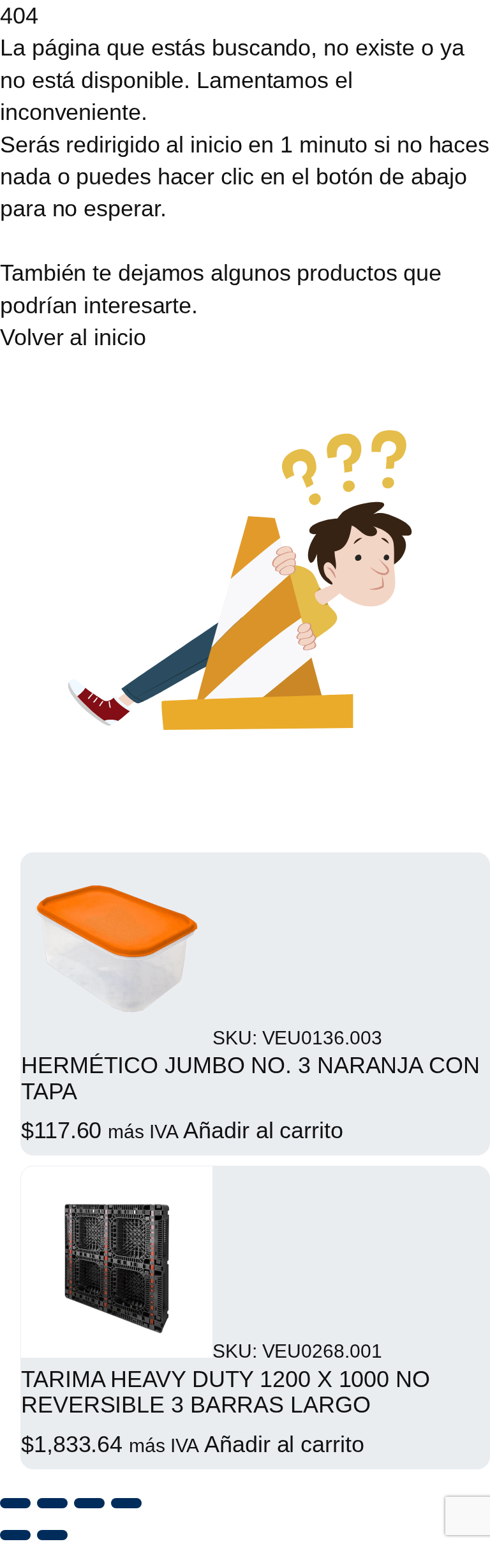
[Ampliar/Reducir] (15, 1503)
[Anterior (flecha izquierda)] (15, 1535)
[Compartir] (89, 1503)
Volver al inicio (72, 337)
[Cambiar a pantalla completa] (52, 1503)
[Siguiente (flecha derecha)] (52, 1535)
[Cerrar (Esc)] (126, 1503)
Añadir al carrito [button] (263, 1130)
